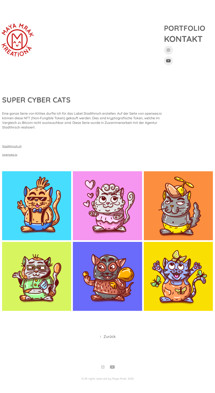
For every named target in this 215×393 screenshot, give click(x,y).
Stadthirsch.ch (12, 146)
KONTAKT (183, 38)
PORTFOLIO (184, 27)
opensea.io (9, 154)
